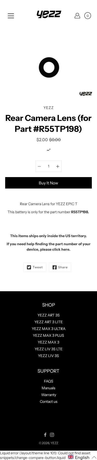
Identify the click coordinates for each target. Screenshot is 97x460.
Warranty (48, 394)
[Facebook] (45, 435)
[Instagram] (52, 435)
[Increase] (58, 166)
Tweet (38, 267)
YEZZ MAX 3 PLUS (48, 335)
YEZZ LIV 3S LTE (49, 349)
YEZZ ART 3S (49, 315)
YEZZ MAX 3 (48, 342)
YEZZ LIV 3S (48, 355)
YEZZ (54, 443)
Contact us (48, 401)
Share (63, 267)
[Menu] (11, 15)
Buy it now (48, 182)
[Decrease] (39, 166)
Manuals (48, 388)
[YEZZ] (49, 16)
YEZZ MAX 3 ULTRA (48, 328)
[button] (82, 457)
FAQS (48, 381)
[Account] (77, 15)
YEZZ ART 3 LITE (48, 322)
